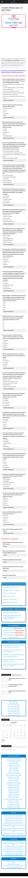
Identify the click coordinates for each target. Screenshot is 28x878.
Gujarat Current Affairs (14, 770)
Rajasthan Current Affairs (13, 795)
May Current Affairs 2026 (13, 710)
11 (6, 732)
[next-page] (4, 697)
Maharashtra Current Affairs (13, 782)
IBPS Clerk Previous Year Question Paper (14, 822)
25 (6, 737)
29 (21, 737)
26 (10, 737)
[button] (2, 2)
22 (21, 735)
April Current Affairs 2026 (13, 711)
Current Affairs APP (13, 701)
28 (17, 737)
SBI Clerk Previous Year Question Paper (14, 817)
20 (14, 735)
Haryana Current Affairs (13, 772)
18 (6, 735)
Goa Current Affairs (13, 768)
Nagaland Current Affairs (13, 790)
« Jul (2, 742)
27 (14, 737)
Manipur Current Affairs (13, 785)
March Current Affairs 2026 (14, 713)
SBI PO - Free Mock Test (9, 596)
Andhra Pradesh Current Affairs (14, 758)
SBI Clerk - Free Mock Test (10, 593)
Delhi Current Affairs (13, 767)
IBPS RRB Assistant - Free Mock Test (12, 590)
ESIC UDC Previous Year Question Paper (14, 853)
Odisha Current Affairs (14, 792)
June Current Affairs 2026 (13, 708)
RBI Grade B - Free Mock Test (10, 602)
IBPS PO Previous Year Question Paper (13, 820)
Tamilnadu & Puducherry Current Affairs (14, 799)
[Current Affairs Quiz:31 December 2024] (4, 680)
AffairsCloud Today (13, 703)
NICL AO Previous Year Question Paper (13, 848)
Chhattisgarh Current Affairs (13, 765)
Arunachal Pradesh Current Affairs (13, 760)
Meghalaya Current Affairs (14, 787)
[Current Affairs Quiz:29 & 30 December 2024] (4, 686)
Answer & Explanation (8, 100)
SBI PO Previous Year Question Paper (13, 815)
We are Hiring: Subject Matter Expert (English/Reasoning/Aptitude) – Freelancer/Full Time (12, 617)
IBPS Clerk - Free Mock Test (10, 599)
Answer (5, 546)
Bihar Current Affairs (13, 763)
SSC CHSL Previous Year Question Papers (13, 866)
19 (10, 735)
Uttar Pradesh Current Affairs (13, 804)
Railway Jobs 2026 (13, 632)
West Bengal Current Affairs (13, 807)
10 (3, 732)
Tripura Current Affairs (14, 802)
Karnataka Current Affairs (13, 778)
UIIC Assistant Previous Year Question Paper (14, 846)
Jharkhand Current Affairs (14, 777)
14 (17, 732)
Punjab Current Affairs (14, 794)
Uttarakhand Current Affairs (13, 806)
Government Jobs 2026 (13, 630)
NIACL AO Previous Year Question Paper (14, 854)
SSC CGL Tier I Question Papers (14, 867)
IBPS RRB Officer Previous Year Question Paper (13, 823)
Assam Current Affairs (14, 761)
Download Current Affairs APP (11, 612)
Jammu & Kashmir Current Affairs (13, 775)
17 (3, 735)
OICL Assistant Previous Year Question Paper (14, 851)
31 (3, 740)
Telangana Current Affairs (13, 801)
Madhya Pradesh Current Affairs (13, 784)
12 (10, 732)
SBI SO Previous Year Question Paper (13, 818)
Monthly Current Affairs (13, 715)
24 (3, 737)
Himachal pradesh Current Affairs (13, 773)
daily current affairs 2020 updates (11, 67)
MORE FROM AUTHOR (16, 674)
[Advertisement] (14, 44)
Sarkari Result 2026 (13, 637)
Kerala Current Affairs (14, 780)
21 (17, 735)
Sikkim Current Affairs (14, 797)
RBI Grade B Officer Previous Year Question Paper (14, 828)
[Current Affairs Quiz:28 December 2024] (4, 692)
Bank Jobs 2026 (13, 628)
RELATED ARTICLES (6, 674)
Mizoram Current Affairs (13, 789)
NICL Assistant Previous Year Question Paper (14, 849)
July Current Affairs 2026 (13, 706)
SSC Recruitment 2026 (14, 635)
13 (14, 732)
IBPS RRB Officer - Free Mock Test (12, 587)
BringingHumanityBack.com (9, 749)
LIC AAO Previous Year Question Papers (14, 841)
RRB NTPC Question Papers (14, 864)
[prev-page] (2, 697)
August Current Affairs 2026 (13, 704)
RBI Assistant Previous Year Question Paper (14, 833)
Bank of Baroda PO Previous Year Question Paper (14, 835)
